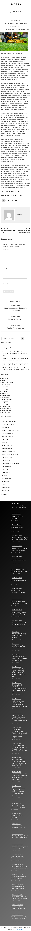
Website (6, 284)
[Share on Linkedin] (16, 200)
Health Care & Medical (8, 451)
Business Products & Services (11, 430)
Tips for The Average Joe (15, 328)
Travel (3, 484)
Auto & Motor (6, 427)
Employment (5, 439)
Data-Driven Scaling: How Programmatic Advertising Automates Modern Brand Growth (19, 570)
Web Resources (6, 490)
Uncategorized (6, 487)
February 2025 (6, 395)
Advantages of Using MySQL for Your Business (18, 506)
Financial (4, 442)
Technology (5, 481)
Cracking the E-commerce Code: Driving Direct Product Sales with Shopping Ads (19, 549)
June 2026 (5, 380)
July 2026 (5, 378)
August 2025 (6, 384)
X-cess (15, 4)
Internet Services (7, 460)
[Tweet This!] (8, 200)
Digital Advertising (7, 436)
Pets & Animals (6, 466)
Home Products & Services (10, 454)
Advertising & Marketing (9, 421)
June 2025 (5, 388)
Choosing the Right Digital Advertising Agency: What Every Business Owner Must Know (14, 353)
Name (5, 268)
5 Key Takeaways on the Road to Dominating (15, 309)
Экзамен (4, 494)
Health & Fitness (7, 448)
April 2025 (5, 391)
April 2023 (5, 403)
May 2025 (5, 390)
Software (4, 475)
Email (5, 277)
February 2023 (6, 406)
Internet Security (7, 457)
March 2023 (5, 405)
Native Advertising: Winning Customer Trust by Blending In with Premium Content (19, 560)
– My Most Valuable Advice (10, 191)
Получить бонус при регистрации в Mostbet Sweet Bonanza (18, 528)
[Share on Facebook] (12, 200)
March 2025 (5, 393)
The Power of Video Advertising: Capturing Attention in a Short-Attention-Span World (18, 592)
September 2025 (7, 382)
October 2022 (6, 412)
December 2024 (7, 399)
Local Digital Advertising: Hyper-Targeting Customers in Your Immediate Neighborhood (19, 581)
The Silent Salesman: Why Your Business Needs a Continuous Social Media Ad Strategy (19, 623)
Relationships (6, 472)
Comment (6, 249)
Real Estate (5, 469)
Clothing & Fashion (7, 433)
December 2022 (7, 408)
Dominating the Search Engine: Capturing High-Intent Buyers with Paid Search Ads (18, 613)
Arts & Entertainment (8, 424)
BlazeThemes (19, 929)
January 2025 (6, 397)
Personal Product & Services (10, 463)
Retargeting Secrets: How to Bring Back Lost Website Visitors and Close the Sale (19, 602)
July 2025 (5, 386)
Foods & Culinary (7, 445)
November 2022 (7, 410)
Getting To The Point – (15, 319)
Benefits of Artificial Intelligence (17, 517)
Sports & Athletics (7, 478)
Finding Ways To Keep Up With (11, 195)
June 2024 (5, 401)
